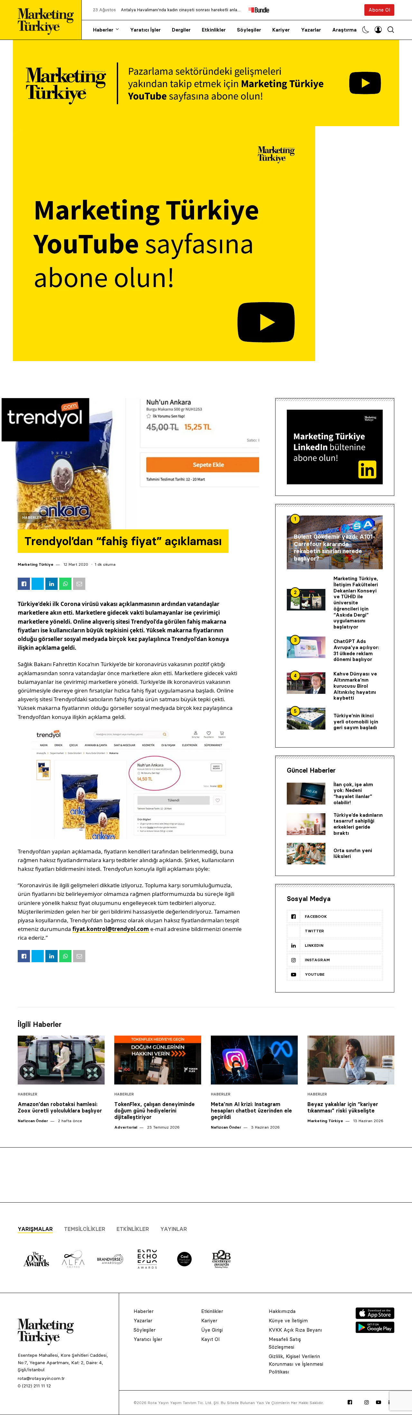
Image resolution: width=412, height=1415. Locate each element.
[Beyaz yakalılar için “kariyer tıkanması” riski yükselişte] (350, 1060)
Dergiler (181, 30)
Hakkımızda (282, 1311)
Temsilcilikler (84, 1229)
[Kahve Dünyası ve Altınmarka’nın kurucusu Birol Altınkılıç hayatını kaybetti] (306, 683)
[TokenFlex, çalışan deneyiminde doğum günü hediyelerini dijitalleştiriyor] (157, 1060)
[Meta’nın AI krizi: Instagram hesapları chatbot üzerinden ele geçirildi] (254, 1060)
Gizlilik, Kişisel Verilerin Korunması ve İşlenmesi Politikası (296, 1364)
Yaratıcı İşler (145, 30)
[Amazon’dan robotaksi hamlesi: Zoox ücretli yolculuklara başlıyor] (61, 1060)
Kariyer (281, 30)
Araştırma (344, 30)
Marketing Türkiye (35, 564)
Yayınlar (173, 1229)
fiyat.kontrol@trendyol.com (110, 929)
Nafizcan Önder (33, 1120)
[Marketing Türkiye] (48, 20)
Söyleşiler (249, 30)
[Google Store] (375, 1331)
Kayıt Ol (210, 1339)
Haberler (103, 30)
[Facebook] (349, 1402)
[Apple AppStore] (375, 1317)
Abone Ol (379, 10)
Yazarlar (311, 30)
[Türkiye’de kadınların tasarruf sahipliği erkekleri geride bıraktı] (306, 824)
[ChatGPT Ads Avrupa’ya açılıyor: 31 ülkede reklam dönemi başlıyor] (306, 647)
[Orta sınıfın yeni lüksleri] (306, 854)
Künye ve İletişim (288, 1320)
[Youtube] (378, 1402)
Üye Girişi (212, 1330)
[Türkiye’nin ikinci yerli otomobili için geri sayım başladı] (306, 719)
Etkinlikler (214, 30)
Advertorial (125, 1127)
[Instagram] (366, 1402)
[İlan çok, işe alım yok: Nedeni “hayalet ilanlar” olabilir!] (306, 794)
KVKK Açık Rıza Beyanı (295, 1330)
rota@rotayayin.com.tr (41, 1378)
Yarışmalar (35, 1229)
